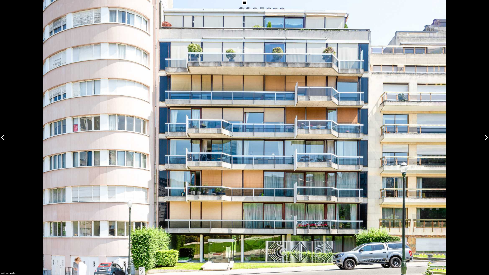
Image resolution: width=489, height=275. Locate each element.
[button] (244, 2)
